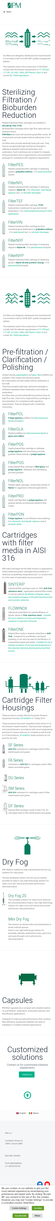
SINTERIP (16, 584)
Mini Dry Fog (18, 919)
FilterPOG (16, 462)
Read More (28, 1202)
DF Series (16, 806)
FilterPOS (15, 444)
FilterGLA (15, 429)
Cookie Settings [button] (19, 1208)
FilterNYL (15, 183)
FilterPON (16, 514)
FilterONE (16, 629)
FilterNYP (16, 255)
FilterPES (15, 165)
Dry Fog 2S (17, 896)
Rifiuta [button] (37, 1216)
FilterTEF (15, 201)
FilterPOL (15, 414)
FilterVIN (15, 222)
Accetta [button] (38, 1208)
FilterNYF (15, 240)
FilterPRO (16, 496)
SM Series (16, 788)
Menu (9, 12)
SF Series (15, 745)
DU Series (16, 778)
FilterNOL (16, 481)
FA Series (15, 760)
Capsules (17, 1000)
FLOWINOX (17, 608)
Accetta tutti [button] (20, 1216)
